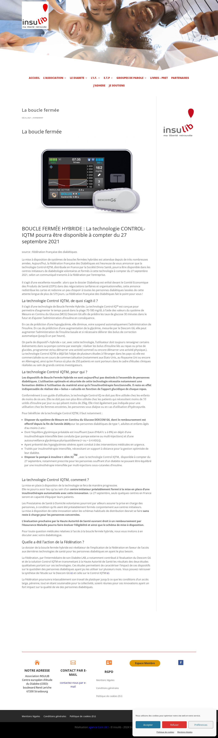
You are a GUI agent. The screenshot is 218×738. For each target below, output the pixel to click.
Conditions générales (107, 688)
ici (71, 573)
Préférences (200, 724)
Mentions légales (184, 732)
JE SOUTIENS (117, 85)
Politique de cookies (165, 732)
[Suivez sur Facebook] (180, 662)
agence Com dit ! (99, 727)
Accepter (148, 724)
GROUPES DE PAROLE (130, 78)
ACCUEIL (34, 78)
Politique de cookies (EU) (109, 696)
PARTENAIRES (180, 78)
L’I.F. (94, 78)
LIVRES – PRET (159, 78)
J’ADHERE (99, 85)
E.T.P (107, 78)
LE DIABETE (77, 78)
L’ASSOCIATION (53, 78)
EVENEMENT (38, 118)
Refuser (174, 724)
